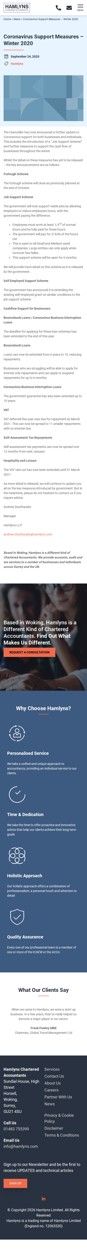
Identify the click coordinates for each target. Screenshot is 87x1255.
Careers (51, 1090)
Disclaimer (53, 1128)
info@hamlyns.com (21, 1146)
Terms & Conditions (61, 1135)
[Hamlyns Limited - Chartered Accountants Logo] (17, 7)
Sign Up (15, 1183)
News (17, 19)
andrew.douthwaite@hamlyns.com (28, 534)
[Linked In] (43, 1200)
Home (7, 19)
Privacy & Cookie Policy (59, 1118)
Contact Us (54, 1076)
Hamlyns (17, 63)
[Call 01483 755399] (58, 7)
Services (52, 1069)
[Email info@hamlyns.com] (69, 7)
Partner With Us (58, 1097)
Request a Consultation (29, 652)
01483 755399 (16, 1129)
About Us (52, 1083)
